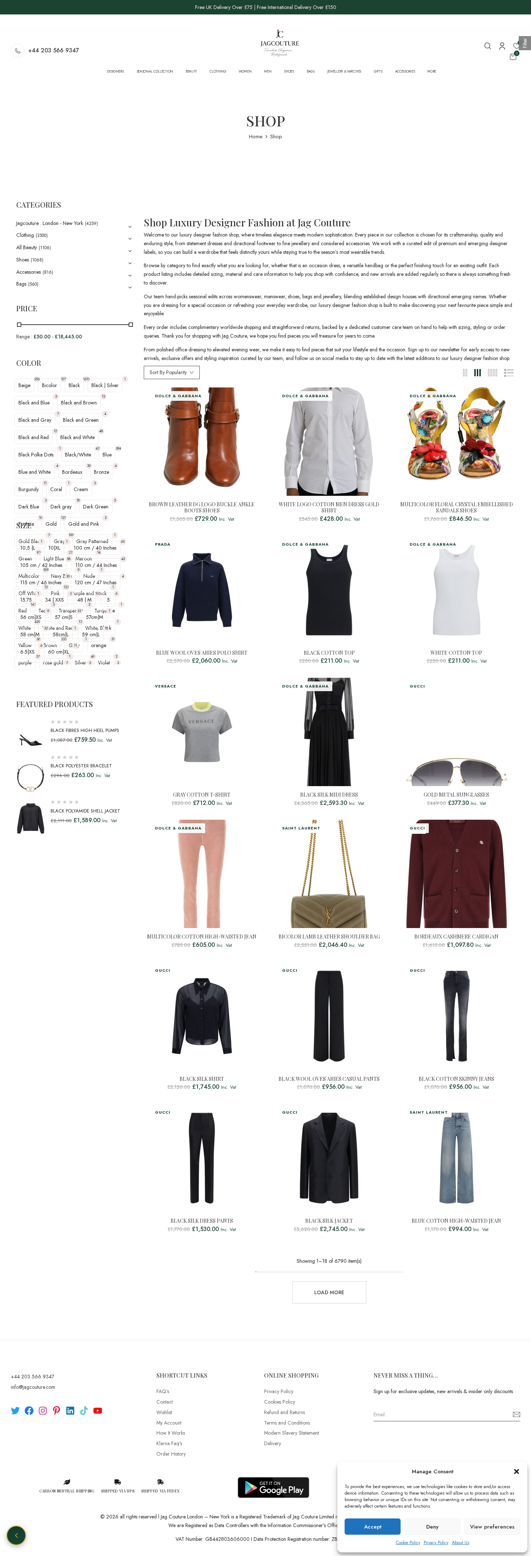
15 (55, 431)
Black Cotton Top (329, 653)
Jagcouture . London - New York (49, 223)
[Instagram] (42, 1410)
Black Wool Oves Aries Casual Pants (329, 1079)
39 (89, 465)
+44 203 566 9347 (53, 50)
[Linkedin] (70, 1410)
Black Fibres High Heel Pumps (85, 730)
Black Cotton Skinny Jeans (456, 1079)
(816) (48, 272)
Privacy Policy (436, 1542)
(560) (33, 284)
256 (37, 379)
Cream (81, 489)
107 (63, 379)
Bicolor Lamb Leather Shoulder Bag (329, 937)
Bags (21, 283)
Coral (56, 489)
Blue (107, 454)
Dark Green (95, 506)
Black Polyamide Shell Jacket (85, 810)
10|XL (54, 547)
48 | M (84, 599)
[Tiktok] (83, 1410)
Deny (432, 1527)
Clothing (25, 235)
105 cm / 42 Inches (41, 565)
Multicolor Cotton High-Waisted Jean (201, 937)
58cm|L (61, 634)
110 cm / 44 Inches (96, 565)
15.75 (26, 599)
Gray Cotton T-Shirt (201, 795)
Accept (372, 1527)
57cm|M (94, 617)
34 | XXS (54, 599)
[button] (516, 1471)
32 (46, 628)
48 (101, 431)
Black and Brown (79, 402)
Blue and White (34, 472)
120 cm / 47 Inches (95, 582)
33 (79, 611)
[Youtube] (97, 1410)
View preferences (492, 1527)
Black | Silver (104, 385)
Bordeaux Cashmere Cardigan (456, 937)
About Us (460, 1542)
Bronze (101, 472)
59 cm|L (91, 634)
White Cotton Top (456, 653)
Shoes (22, 259)
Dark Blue (28, 506)
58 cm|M (29, 634)
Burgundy (28, 489)
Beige (24, 385)
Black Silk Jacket (329, 1221)
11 (45, 483)
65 (123, 541)
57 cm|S (64, 617)
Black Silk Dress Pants (201, 1221)
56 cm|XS (31, 617)
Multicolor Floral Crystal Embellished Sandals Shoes (456, 508)
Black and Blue (33, 402)
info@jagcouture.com (33, 1387)
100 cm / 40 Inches (95, 547)
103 (97, 593)
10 (40, 517)
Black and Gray (34, 420)
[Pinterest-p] (56, 1410)
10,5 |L (27, 547)
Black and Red (33, 437)
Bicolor (49, 385)
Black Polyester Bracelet (81, 765)
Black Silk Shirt (202, 1079)
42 (123, 559)
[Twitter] (15, 1410)
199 (71, 535)
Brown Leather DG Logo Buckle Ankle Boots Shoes (202, 508)
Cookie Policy (408, 1542)
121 (63, 517)
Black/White (78, 454)
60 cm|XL (58, 651)
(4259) (91, 223)
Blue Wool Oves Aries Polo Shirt (201, 653)
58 (68, 559)
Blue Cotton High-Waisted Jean (456, 1221)
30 (68, 576)
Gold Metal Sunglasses (456, 795)
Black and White (77, 437)
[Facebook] (29, 1410)
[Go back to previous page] (16, 1535)
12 (103, 396)
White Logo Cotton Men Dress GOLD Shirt (329, 508)
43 (97, 448)
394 (118, 448)
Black (74, 385)
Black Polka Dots (35, 454)
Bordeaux (72, 472)
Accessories (28, 272)
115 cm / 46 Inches (40, 582)
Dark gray (61, 506)
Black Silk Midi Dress (329, 795)
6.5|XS (27, 651)
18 (78, 500)
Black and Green (81, 420)
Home (256, 136)
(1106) (45, 247)
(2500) (42, 235)
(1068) (37, 260)
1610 (86, 379)
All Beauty (26, 247)
